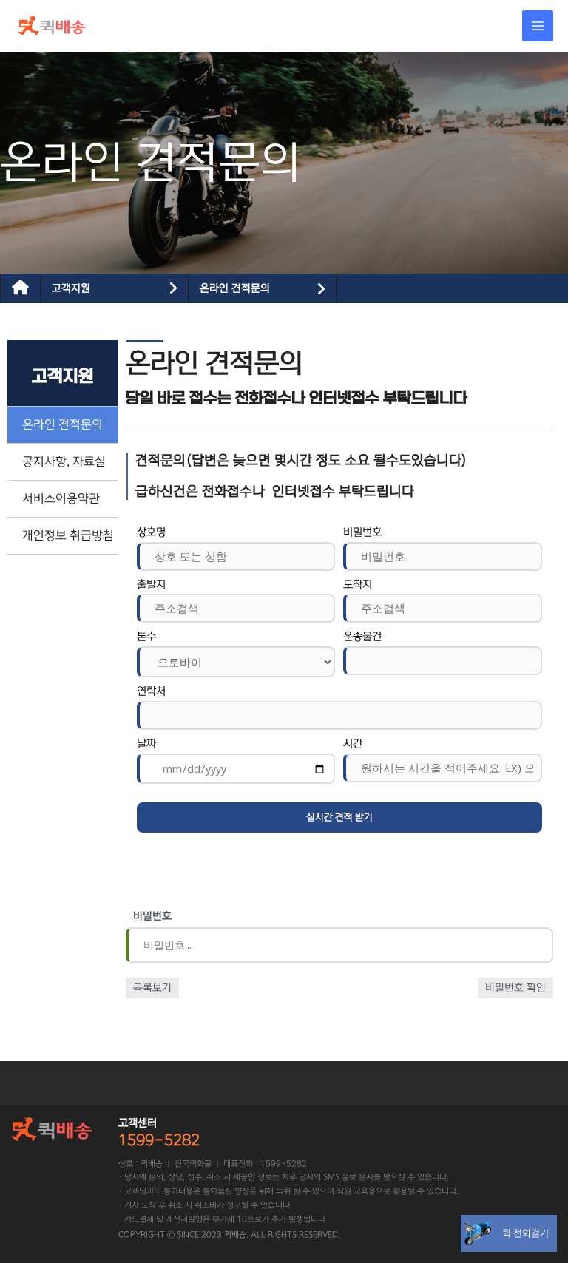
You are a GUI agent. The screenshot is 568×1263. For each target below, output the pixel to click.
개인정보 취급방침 (68, 535)
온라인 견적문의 (235, 288)
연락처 (151, 691)
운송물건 (362, 637)
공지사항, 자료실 (64, 461)
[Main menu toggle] (537, 25)
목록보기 (152, 988)
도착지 (357, 585)
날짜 (146, 744)
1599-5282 (159, 1140)
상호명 (151, 532)
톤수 (146, 637)
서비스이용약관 (61, 498)
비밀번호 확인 (515, 988)
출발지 (151, 585)
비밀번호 (362, 532)
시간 (352, 744)
